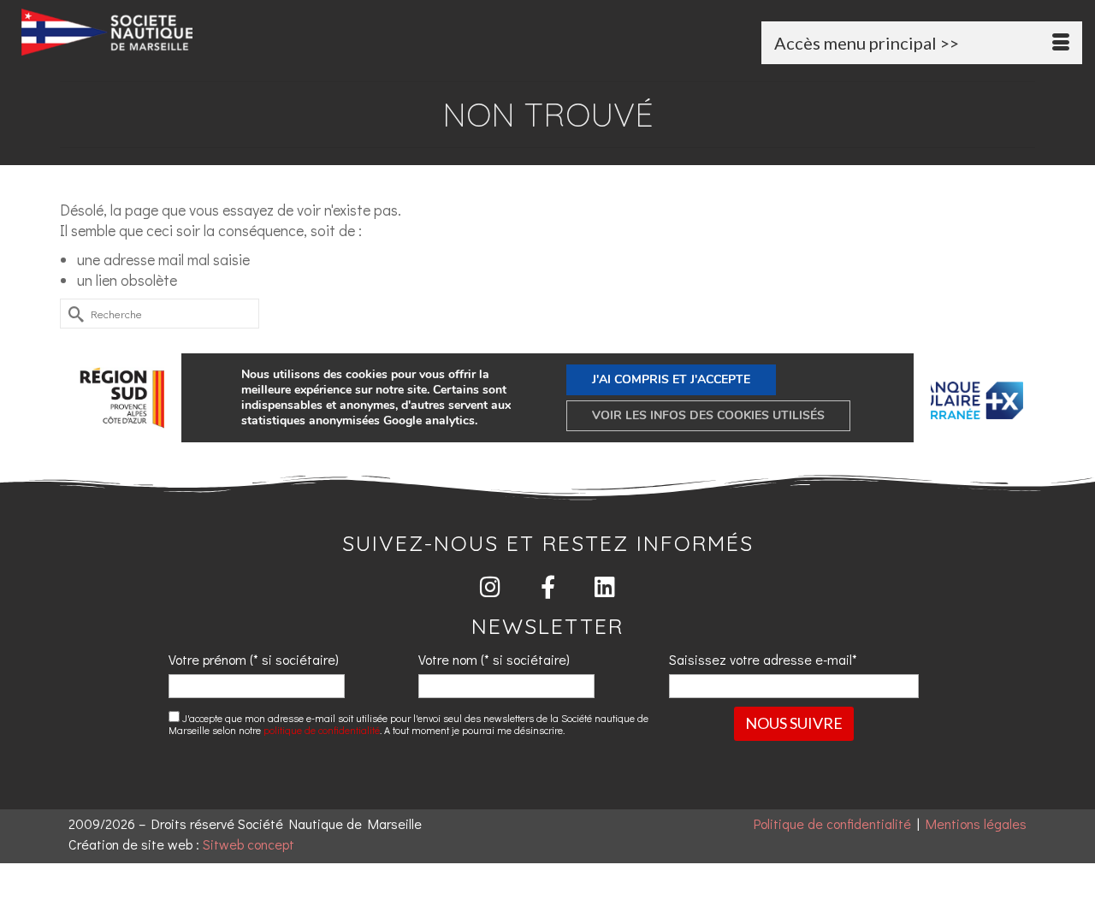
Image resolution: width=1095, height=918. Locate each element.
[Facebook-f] (547, 586)
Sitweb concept (248, 844)
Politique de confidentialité (832, 823)
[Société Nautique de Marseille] (186, 32)
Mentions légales (976, 823)
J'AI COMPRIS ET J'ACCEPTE (671, 379)
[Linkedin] (605, 586)
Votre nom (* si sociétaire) (494, 659)
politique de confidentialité (321, 730)
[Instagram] (490, 586)
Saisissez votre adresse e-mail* (763, 659)
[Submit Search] (73, 314)
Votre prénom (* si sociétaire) (254, 659)
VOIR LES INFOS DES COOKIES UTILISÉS (708, 415)
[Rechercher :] (159, 314)
